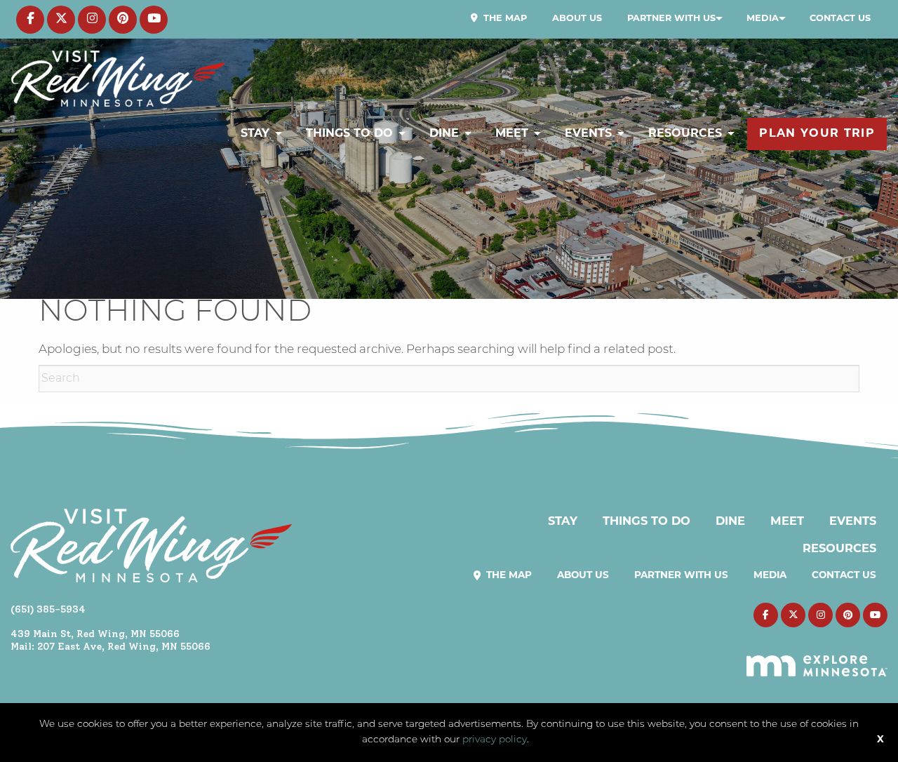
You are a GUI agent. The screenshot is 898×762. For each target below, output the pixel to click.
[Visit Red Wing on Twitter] (61, 20)
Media (762, 18)
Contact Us (840, 18)
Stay (255, 134)
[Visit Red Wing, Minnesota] (118, 78)
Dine (444, 134)
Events (588, 134)
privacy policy (494, 739)
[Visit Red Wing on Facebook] (30, 20)
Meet (511, 134)
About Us (577, 18)
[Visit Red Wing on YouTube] (154, 20)
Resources (685, 134)
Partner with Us (671, 18)
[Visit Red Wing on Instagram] (92, 20)
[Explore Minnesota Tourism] (816, 657)
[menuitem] (499, 19)
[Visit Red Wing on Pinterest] (123, 20)
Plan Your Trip (817, 134)
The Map (504, 18)
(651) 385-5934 (48, 609)
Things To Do (349, 134)
